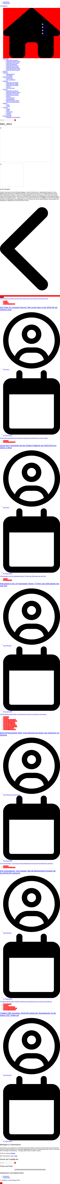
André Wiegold (7, 116)
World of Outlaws (8, 77)
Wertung (5, 81)
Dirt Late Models (10, 79)
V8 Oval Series (10, 88)
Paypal (13, 1153)
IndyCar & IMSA (7, 580)
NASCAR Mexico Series (13, 70)
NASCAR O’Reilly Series (13, 61)
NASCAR (6, 59)
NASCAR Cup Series (12, 60)
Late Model (9, 75)
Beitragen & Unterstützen (13, 117)
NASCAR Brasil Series (12, 67)
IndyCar (5, 71)
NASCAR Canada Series (13, 68)
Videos (8, 106)
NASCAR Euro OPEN (12, 85)
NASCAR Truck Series (12, 63)
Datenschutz (6, 3)
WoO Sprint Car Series (12, 100)
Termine (5, 89)
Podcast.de (9, 111)
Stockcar (5, 72)
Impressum (6, 2)
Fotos (7, 104)
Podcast (5, 107)
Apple (8, 110)
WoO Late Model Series (12, 102)
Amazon (8, 113)
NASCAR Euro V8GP (12, 84)
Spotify (8, 109)
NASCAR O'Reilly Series (10, 726)
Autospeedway (10, 74)
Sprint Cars (9, 78)
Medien (5, 103)
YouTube (8, 114)
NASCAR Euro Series (12, 65)
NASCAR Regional (11, 64)
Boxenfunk (6, 717)
